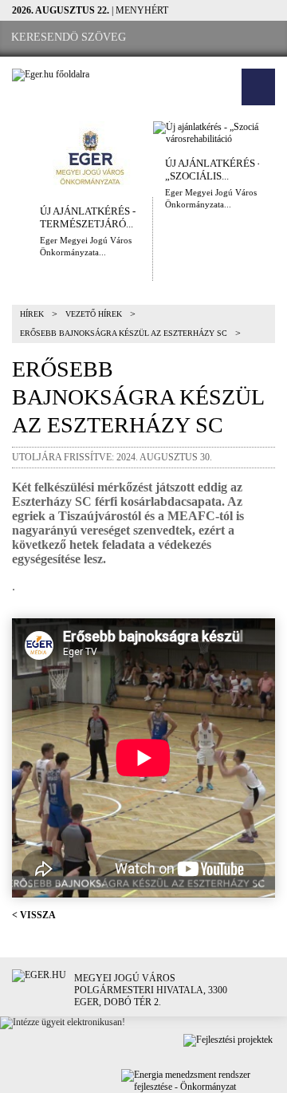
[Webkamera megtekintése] (229, 38)
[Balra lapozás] (13, 157)
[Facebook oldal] (184, 38)
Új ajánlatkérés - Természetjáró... (88, 217)
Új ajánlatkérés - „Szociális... (213, 169)
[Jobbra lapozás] (273, 157)
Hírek (32, 314)
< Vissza (34, 915)
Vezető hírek (93, 314)
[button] (258, 87)
